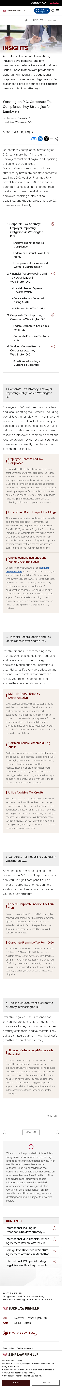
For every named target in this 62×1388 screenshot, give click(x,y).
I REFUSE (46, 1383)
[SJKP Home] (20, 1354)
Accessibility (8, 1348)
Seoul (17, 1323)
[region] (31, 177)
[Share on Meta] (33, 138)
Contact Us (54, 3)
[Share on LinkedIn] (40, 139)
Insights (38, 20)
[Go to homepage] (14, 11)
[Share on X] (46, 138)
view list (31, 1132)
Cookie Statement (25, 1348)
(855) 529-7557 (39, 3)
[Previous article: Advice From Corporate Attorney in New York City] (12, 1132)
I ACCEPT (16, 1383)
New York (19, 1318)
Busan (27, 1323)
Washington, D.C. (37, 1318)
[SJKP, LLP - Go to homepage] (21, 1308)
